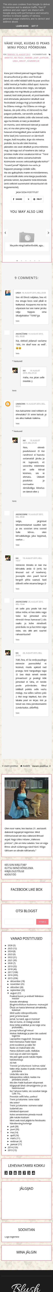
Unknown (20, 404)
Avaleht (26, 765)
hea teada (18, 58)
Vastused (18, 361)
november (15, 984)
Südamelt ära (16, 1108)
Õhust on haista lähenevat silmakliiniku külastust (28, 1008)
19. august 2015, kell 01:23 (31, 441)
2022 (10, 957)
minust (22, 61)
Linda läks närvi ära (19, 1074)
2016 (10, 975)
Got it (35, 26)
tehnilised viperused (19, 1111)
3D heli (13, 1062)
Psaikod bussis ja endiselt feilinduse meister (27, 997)
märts (13, 1138)
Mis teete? (15, 1102)
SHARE (18, 199)
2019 (10, 966)
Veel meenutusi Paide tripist (23, 1041)
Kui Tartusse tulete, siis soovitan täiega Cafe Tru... (28, 1092)
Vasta (17, 321)
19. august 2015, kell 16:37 (29, 559)
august (13, 993)
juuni (12, 1129)
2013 (10, 1150)
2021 (10, 960)
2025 (10, 948)
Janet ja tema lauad (19, 1016)
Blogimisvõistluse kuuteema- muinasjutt (29, 1004)
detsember (15, 981)
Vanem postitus (40, 766)
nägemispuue (33, 61)
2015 (10, 978)
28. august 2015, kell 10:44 (29, 603)
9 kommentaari (40, 54)
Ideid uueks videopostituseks (23, 1013)
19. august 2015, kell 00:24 (30, 405)
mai (12, 1132)
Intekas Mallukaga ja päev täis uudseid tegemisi (28, 1034)
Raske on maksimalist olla (22, 1047)
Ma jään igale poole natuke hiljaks (26, 1056)
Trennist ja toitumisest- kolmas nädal (27, 1065)
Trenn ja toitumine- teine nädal (24, 1099)
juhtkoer (44, 58)
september (15, 990)
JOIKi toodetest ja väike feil (22, 1044)
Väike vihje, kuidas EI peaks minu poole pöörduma (28, 1070)
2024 (10, 951)
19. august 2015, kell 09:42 (29, 515)
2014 (10, 1147)
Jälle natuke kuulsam (19, 1117)
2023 (10, 954)
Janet (36, 58)
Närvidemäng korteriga (21, 1123)
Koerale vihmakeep (19, 1001)
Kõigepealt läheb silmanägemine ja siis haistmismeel (28, 1087)
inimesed (28, 58)
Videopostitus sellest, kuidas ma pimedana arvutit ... (25, 1078)
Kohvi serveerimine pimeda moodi (26, 1114)
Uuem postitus (11, 765)
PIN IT (39, 199)
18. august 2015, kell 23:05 (34, 293)
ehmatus (9, 58)
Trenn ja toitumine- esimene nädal (26, 1105)
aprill (12, 1135)
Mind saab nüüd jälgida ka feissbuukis (27, 1120)
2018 (10, 969)
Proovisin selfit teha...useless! (23, 1096)
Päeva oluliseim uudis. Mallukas (25, 1050)
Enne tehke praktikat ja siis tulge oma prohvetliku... (27, 1026)
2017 (10, 972)
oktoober (14, 987)
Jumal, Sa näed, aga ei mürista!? (25, 1019)
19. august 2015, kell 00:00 (29, 335)
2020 (10, 963)
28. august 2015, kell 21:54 (29, 654)
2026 (10, 945)
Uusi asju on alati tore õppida (24, 1053)
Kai (24, 370)
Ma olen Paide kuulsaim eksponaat (26, 1082)
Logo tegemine (12, 1236)
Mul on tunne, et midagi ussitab (25, 1022)
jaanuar (14, 1144)
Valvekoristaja (16, 1059)
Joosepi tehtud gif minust (22, 1030)
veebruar (14, 1141)
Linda (15, 61)
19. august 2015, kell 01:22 (31, 371)
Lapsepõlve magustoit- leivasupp (25, 1038)
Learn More (22, 26)
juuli (12, 1126)
